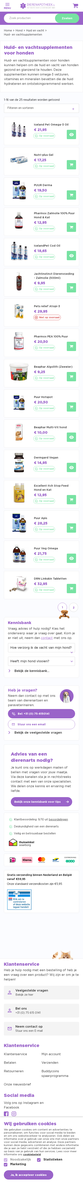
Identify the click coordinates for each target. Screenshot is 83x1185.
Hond (19, 30)
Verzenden (50, 1062)
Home (8, 30)
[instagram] (14, 1114)
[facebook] (6, 1114)
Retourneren (14, 1071)
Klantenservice (15, 1054)
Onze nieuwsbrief (17, 1084)
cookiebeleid (32, 1154)
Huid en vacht (35, 30)
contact (47, 638)
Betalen (10, 1062)
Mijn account (51, 1054)
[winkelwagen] (75, 6)
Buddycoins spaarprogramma (55, 1074)
